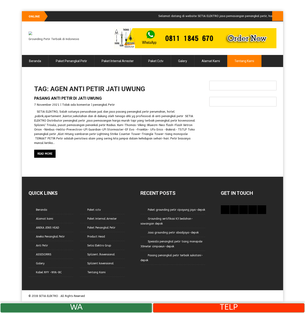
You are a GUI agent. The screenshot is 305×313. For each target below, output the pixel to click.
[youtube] (261, 209)
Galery (182, 61)
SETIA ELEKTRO (49, 296)
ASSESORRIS (43, 254)
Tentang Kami (244, 61)
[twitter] (234, 209)
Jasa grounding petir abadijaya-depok (173, 232)
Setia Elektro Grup (99, 245)
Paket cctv (155, 61)
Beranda (35, 61)
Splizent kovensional (100, 263)
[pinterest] (252, 209)
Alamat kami (211, 61)
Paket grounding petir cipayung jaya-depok (176, 209)
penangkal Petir (104, 104)
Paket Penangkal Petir (71, 61)
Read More (45, 153)
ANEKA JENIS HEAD (47, 227)
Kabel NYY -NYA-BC (49, 272)
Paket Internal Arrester (118, 61)
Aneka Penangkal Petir (50, 236)
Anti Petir (42, 245)
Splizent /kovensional (101, 254)
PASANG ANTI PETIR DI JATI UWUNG (68, 98)
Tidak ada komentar (76, 104)
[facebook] (225, 209)
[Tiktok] (243, 209)
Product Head (96, 236)
